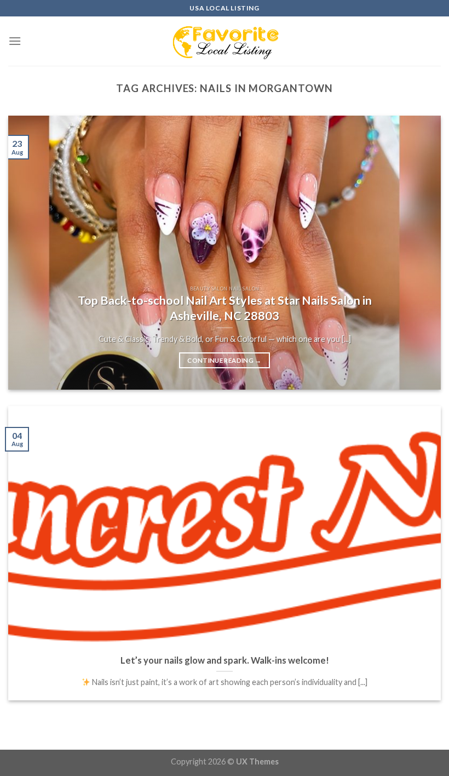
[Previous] (31, 252)
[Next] (418, 252)
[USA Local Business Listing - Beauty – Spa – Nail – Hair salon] (224, 41)
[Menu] (14, 40)
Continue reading (224, 360)
